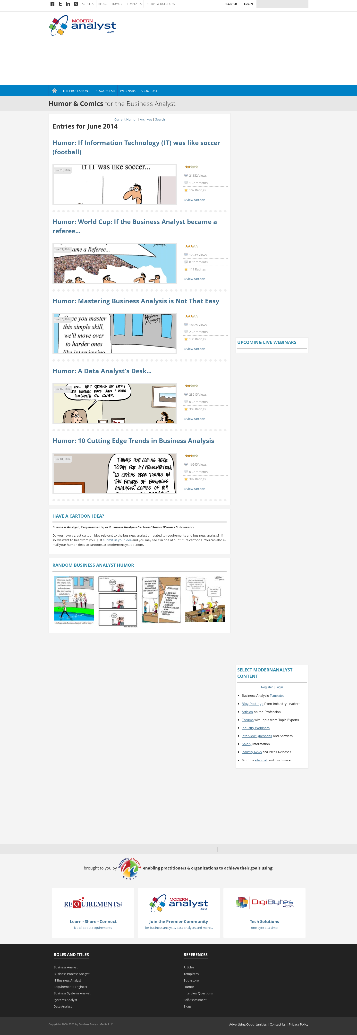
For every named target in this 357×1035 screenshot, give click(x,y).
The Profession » (76, 90)
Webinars (128, 90)
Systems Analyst (65, 1000)
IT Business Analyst (67, 980)
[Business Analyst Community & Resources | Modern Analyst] (83, 25)
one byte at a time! (264, 927)
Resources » (105, 90)
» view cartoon (194, 200)
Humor (117, 4)
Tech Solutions (264, 921)
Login (248, 4)
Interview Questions (160, 4)
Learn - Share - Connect (93, 921)
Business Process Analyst (72, 974)
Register (231, 4)
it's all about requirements (93, 927)
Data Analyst (63, 1006)
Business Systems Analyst (72, 993)
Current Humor (125, 119)
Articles (88, 4)
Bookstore (191, 980)
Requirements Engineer (70, 986)
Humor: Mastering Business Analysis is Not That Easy (135, 300)
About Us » (149, 90)
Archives (146, 119)
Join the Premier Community (178, 921)
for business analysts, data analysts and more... (179, 927)
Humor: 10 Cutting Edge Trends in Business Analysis (133, 440)
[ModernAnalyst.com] (178, 903)
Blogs (102, 4)
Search (160, 119)
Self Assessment (195, 1000)
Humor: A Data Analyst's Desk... (102, 370)
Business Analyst (66, 967)
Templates (134, 4)
